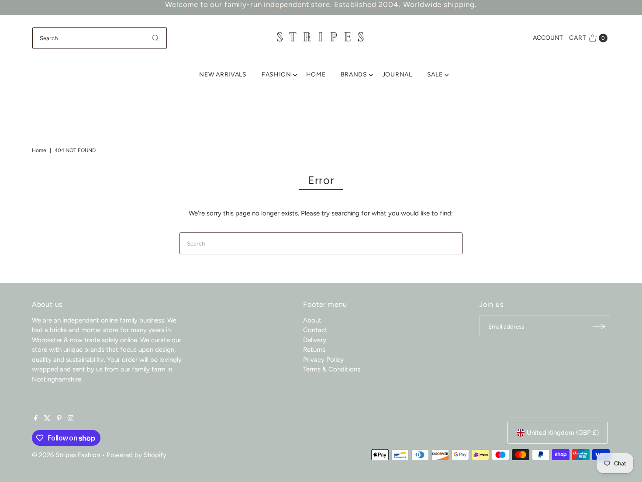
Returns (314, 350)
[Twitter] (47, 419)
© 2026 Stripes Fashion (66, 455)
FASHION (276, 74)
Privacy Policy (323, 360)
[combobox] (99, 38)
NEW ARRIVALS (222, 74)
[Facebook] (36, 419)
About (312, 320)
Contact (315, 330)
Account (548, 38)
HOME (316, 74)
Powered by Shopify (136, 455)
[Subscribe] (599, 326)
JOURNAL (397, 74)
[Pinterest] (59, 419)
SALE (435, 74)
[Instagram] (71, 419)
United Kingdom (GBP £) (563, 433)
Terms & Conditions (331, 369)
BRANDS (354, 74)
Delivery (314, 340)
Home (39, 150)
